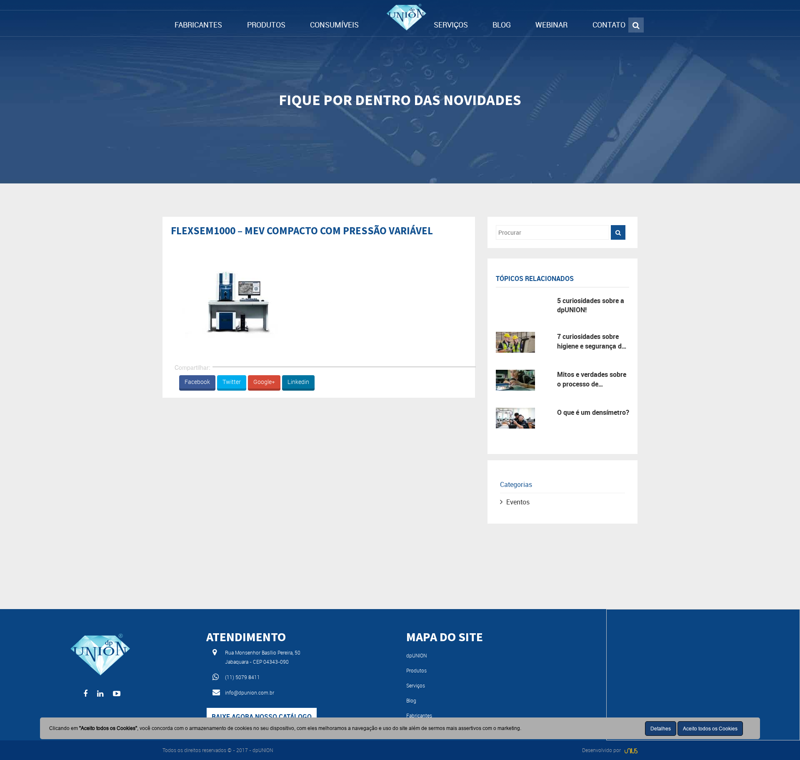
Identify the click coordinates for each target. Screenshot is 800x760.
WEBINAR (551, 25)
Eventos (518, 502)
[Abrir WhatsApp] (779, 739)
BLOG (501, 25)
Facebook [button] (197, 382)
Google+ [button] (264, 382)
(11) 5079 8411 (242, 677)
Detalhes (660, 728)
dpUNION (416, 655)
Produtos (416, 670)
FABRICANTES (198, 25)
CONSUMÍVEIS (334, 25)
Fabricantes (419, 715)
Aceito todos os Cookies (710, 728)
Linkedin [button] (298, 382)
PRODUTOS (266, 25)
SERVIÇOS (451, 25)
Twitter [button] (231, 382)
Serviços (415, 685)
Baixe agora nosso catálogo (262, 716)
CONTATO (608, 25)
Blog (411, 700)
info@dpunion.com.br (249, 692)
